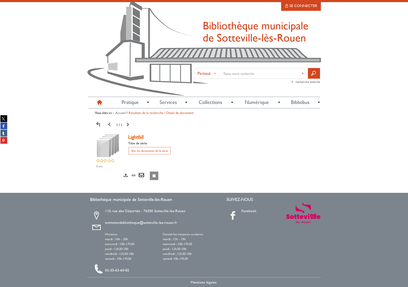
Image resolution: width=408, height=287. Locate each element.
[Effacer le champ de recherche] (303, 73)
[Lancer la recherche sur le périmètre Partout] (314, 73)
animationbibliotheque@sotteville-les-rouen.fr (141, 222)
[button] (130, 102)
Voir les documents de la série (149, 150)
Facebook (248, 211)
